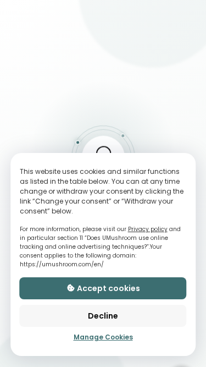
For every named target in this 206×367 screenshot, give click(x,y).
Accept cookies (107, 288)
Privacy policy (148, 229)
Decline (103, 315)
